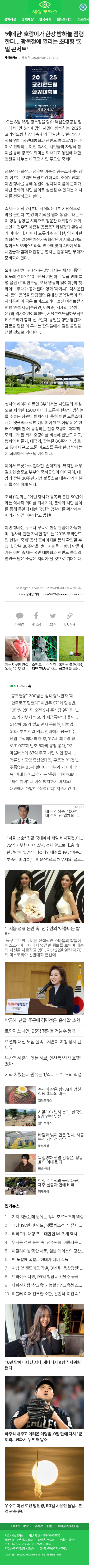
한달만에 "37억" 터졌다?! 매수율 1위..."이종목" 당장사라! (45, 852)
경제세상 (27, 19)
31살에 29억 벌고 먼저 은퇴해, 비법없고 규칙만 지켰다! (44, 724)
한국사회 (45, 19)
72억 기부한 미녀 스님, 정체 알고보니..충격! (43, 845)
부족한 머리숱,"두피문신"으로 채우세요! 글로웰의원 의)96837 (45, 859)
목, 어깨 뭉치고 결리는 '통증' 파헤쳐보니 (43, 774)
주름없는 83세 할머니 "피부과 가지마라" (44, 767)
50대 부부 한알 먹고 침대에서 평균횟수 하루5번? (44, 731)
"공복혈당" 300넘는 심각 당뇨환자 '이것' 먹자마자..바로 (44, 695)
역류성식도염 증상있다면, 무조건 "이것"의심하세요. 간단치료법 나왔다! (44, 760)
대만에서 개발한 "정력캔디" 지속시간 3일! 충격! (44, 788)
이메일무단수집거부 (68, 1526)
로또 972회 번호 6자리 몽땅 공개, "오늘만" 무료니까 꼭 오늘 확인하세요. (44, 745)
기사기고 (27, 1526)
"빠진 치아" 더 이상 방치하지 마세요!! (40, 781)
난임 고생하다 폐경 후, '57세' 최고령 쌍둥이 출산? (44, 738)
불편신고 (50, 1526)
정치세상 (10, 19)
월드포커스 (64, 19)
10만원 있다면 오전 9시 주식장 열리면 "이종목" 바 (44, 710)
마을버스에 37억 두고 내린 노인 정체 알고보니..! (44, 752)
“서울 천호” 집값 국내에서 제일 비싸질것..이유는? (45, 838)
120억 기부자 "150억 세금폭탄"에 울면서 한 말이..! (44, 717)
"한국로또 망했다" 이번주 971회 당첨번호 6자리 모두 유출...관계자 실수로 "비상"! (44, 702)
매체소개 (15, 1526)
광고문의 (38, 1526)
